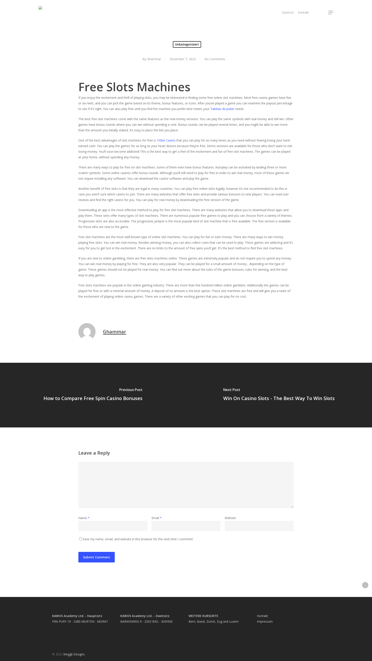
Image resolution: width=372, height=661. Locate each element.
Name (84, 518)
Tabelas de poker (222, 109)
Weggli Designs (74, 654)
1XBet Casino (166, 140)
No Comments (215, 59)
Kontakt (262, 616)
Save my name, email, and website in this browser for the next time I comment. (138, 539)
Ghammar (154, 59)
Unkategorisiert (187, 44)
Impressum (265, 621)
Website (230, 518)
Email (157, 518)
